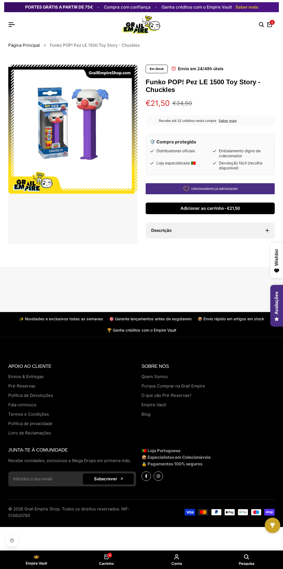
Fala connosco (22, 404)
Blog (146, 414)
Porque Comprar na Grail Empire (173, 386)
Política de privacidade (30, 423)
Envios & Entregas (26, 376)
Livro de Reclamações (29, 433)
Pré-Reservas (21, 386)
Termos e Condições (28, 414)
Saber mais (246, 7)
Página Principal (24, 45)
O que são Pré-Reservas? (167, 395)
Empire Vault (154, 404)
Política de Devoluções (30, 395)
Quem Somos (155, 376)
